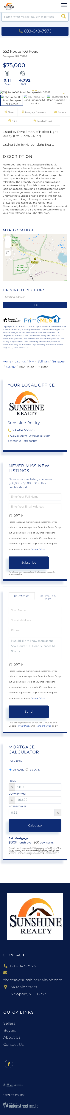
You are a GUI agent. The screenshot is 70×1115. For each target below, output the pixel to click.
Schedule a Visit (48, 598)
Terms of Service (43, 725)
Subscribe (28, 562)
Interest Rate (18, 806)
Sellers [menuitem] (9, 1023)
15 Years (34, 769)
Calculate (35, 825)
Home (7, 361)
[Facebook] (9, 1064)
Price (12, 780)
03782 (11, 367)
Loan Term (15, 761)
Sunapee (58, 361)
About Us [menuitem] (12, 1037)
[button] (63, 16)
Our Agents (30, 441)
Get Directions (35, 304)
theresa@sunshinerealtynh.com (32, 980)
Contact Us (14, 441)
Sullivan (43, 361)
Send (29, 711)
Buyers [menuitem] (9, 1030)
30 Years (18, 769)
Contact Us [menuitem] (13, 1044)
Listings (20, 361)
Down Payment (19, 793)
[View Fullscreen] (8, 253)
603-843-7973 (38, 31)
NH (31, 361)
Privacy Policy (38, 549)
